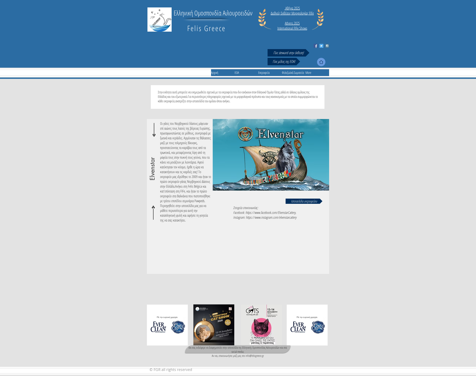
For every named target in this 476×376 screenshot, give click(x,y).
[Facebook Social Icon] (316, 46)
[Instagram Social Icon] (327, 46)
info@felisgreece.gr (255, 356)
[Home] (321, 62)
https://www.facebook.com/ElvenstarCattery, (270, 212)
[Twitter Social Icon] (321, 46)
